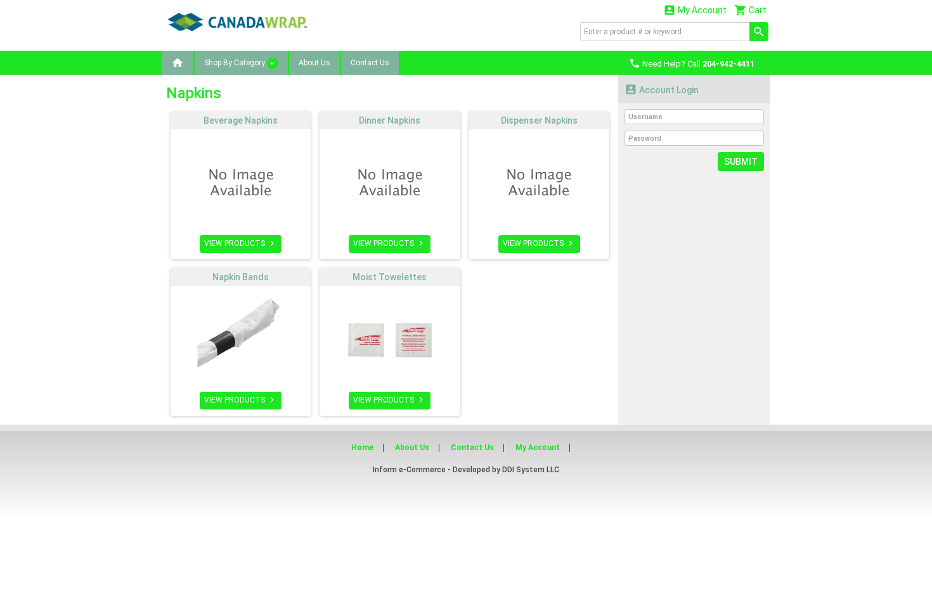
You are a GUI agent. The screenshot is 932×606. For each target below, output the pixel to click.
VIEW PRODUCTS (240, 243)
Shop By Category (235, 62)
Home (362, 447)
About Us (314, 62)
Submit (741, 162)
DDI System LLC (530, 469)
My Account (695, 10)
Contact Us (370, 62)
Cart (750, 10)
